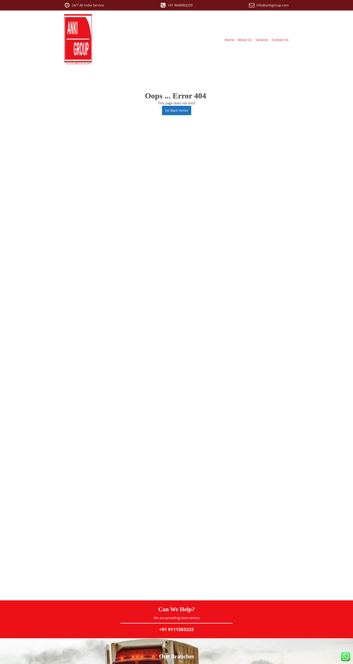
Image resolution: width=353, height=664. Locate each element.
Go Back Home (176, 110)
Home (229, 40)
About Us (245, 40)
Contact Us (280, 40)
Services (262, 40)
